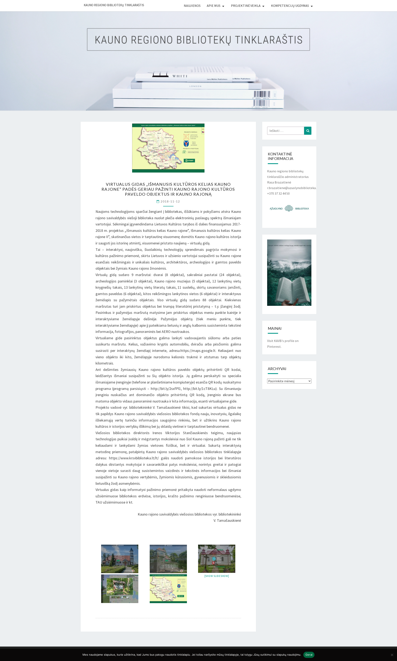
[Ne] (392, 655)
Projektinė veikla (246, 6)
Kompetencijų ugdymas (290, 6)
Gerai (308, 654)
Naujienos (192, 6)
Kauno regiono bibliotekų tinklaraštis (114, 5)
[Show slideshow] (216, 576)
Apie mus (213, 6)
